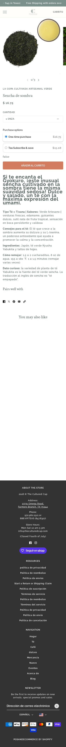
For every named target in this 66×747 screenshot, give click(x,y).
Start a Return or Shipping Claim (33, 583)
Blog (33, 679)
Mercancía (33, 657)
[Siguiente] (38, 80)
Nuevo (33, 663)
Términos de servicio (33, 594)
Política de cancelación (33, 620)
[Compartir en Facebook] (4, 301)
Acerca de (33, 673)
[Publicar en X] (9, 301)
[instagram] (35, 542)
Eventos (33, 668)
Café (33, 647)
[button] (24, 301)
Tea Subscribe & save (21, 148)
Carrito (58, 12)
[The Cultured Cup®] (33, 12)
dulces (33, 652)
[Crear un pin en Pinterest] (14, 301)
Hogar (33, 636)
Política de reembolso (33, 599)
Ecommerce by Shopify (37, 739)
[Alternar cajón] (5, 12)
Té (33, 642)
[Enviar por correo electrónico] (19, 301)
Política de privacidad (33, 610)
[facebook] (30, 542)
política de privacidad (33, 567)
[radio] (6, 137)
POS (16, 739)
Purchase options (13, 130)
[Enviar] (56, 706)
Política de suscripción (33, 589)
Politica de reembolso (33, 573)
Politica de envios (33, 578)
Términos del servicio (33, 604)
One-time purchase (19, 136)
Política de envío (33, 615)
